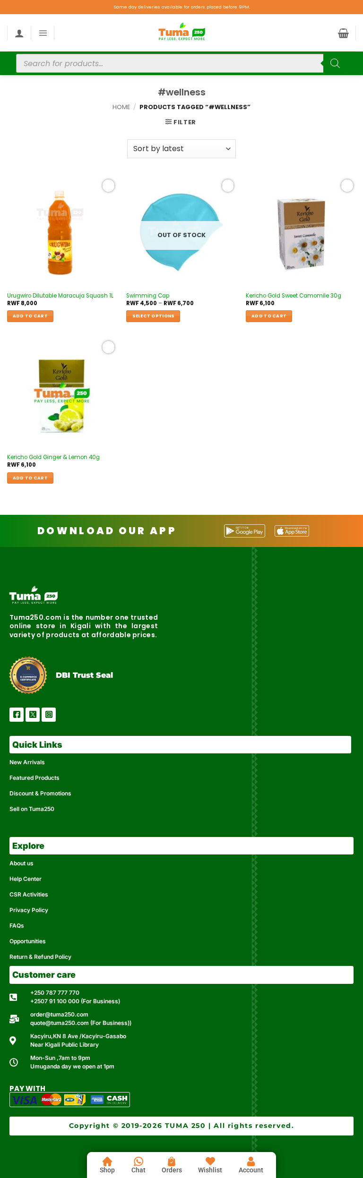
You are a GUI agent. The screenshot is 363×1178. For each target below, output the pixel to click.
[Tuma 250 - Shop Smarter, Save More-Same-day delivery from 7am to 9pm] (181, 32)
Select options (153, 316)
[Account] (251, 1161)
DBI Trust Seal (84, 675)
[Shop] (107, 1161)
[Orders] (171, 1161)
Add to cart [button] (30, 316)
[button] (42, 33)
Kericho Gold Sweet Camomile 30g (293, 295)
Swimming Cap (147, 295)
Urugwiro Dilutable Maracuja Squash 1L (60, 295)
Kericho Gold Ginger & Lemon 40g (53, 457)
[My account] (19, 33)
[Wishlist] (210, 1161)
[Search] (335, 63)
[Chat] (138, 1161)
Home (121, 107)
